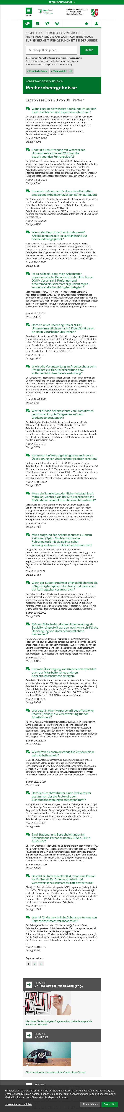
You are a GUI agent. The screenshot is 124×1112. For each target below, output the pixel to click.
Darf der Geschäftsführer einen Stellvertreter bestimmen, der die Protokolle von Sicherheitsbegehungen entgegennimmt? (61, 796)
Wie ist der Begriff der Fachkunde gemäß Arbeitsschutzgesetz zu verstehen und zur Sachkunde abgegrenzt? (59, 236)
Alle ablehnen (90, 1104)
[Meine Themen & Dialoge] (86, 23)
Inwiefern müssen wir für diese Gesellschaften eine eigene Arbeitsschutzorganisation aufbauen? (64, 192)
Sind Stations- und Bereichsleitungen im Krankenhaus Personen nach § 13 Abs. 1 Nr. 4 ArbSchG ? (61, 838)
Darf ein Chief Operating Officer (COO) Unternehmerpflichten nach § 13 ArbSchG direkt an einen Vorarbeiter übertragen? (63, 328)
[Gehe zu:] (27, 23)
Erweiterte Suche (38, 71)
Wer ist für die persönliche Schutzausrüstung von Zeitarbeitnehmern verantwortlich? (64, 919)
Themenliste (59, 71)
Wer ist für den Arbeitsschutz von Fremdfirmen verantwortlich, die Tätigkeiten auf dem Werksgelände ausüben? (63, 414)
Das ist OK (110, 1104)
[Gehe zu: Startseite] (45, 12)
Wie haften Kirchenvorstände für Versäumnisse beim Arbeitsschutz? (63, 753)
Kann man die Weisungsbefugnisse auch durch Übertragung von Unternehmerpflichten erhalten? (64, 457)
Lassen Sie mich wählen (18, 1104)
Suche (89, 50)
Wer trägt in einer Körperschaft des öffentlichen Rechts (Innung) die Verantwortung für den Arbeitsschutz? (63, 714)
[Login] (96, 23)
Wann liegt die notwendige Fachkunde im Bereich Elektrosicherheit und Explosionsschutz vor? (64, 110)
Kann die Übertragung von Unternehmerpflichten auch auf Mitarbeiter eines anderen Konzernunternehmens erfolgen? (64, 672)
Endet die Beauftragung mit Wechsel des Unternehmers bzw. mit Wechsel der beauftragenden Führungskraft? (58, 153)
